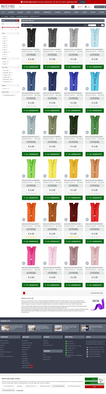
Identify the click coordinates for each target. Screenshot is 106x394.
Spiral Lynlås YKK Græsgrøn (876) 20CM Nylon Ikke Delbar (95, 136)
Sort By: (85, 25)
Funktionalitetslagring (59, 386)
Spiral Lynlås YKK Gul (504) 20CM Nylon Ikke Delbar (52, 180)
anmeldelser (79, 355)
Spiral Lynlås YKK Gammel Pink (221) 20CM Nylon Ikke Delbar (73, 267)
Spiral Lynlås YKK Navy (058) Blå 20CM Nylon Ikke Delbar (52, 93)
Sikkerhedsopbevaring (9, 390)
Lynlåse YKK (12, 16)
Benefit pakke (5, 92)
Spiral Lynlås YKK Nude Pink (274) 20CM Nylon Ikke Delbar (95, 267)
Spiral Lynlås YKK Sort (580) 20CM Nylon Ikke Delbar (31, 49)
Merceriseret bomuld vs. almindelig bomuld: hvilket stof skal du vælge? (96, 327)
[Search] (72, 6)
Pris (3, 23)
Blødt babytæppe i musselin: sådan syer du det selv (42, 326)
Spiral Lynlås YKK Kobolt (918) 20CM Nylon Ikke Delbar (73, 93)
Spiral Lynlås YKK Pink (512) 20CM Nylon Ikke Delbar (52, 267)
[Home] (2, 16)
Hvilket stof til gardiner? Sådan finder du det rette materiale (70, 326)
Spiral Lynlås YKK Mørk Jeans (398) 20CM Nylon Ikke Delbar (31, 93)
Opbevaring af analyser (45, 386)
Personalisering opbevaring (74, 386)
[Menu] (104, 378)
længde (4, 85)
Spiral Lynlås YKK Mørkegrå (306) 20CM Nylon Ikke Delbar (52, 49)
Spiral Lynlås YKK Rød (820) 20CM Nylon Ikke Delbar (95, 224)
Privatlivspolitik (19, 390)
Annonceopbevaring (8, 386)
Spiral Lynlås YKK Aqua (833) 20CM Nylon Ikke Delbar (95, 93)
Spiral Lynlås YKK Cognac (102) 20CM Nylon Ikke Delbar (52, 224)
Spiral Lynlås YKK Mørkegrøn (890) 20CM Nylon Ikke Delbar (73, 136)
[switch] (101, 382)
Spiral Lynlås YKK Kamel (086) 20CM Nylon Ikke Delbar (95, 180)
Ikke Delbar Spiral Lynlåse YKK (22, 16)
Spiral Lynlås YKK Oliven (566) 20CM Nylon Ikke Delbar (52, 136)
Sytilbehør (6, 16)
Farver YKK (4, 67)
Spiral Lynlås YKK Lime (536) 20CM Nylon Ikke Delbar (31, 180)
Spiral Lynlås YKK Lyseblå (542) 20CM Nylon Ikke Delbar (95, 49)
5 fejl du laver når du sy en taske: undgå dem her (15, 326)
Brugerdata (19, 386)
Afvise (94, 386)
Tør (17, 20)
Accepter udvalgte (94, 382)
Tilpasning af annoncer (31, 386)
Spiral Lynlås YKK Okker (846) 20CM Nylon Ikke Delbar (73, 180)
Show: (99, 25)
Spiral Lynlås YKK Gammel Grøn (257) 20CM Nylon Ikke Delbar (31, 136)
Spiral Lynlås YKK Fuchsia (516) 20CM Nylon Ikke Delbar (31, 267)
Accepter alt (94, 379)
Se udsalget (82, 2)
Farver (3, 33)
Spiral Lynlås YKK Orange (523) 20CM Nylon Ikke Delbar (31, 224)
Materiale (4, 58)
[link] (3, 12)
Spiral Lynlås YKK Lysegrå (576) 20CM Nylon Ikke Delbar (73, 49)
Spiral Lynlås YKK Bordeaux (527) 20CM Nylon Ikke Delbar (73, 224)
